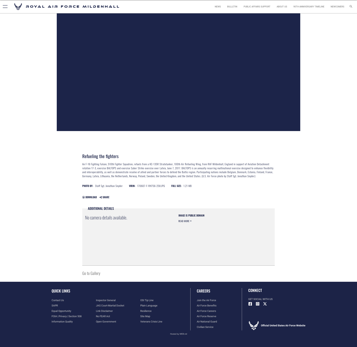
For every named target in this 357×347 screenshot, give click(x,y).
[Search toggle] (351, 6)
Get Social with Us (260, 299)
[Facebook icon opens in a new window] (250, 304)
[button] (4, 6)
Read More (184, 221)
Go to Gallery (91, 273)
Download (91, 197)
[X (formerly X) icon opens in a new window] (265, 304)
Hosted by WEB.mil (178, 334)
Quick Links (61, 291)
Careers (203, 291)
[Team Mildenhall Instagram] (257, 304)
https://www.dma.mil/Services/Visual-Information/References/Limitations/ (211, 239)
